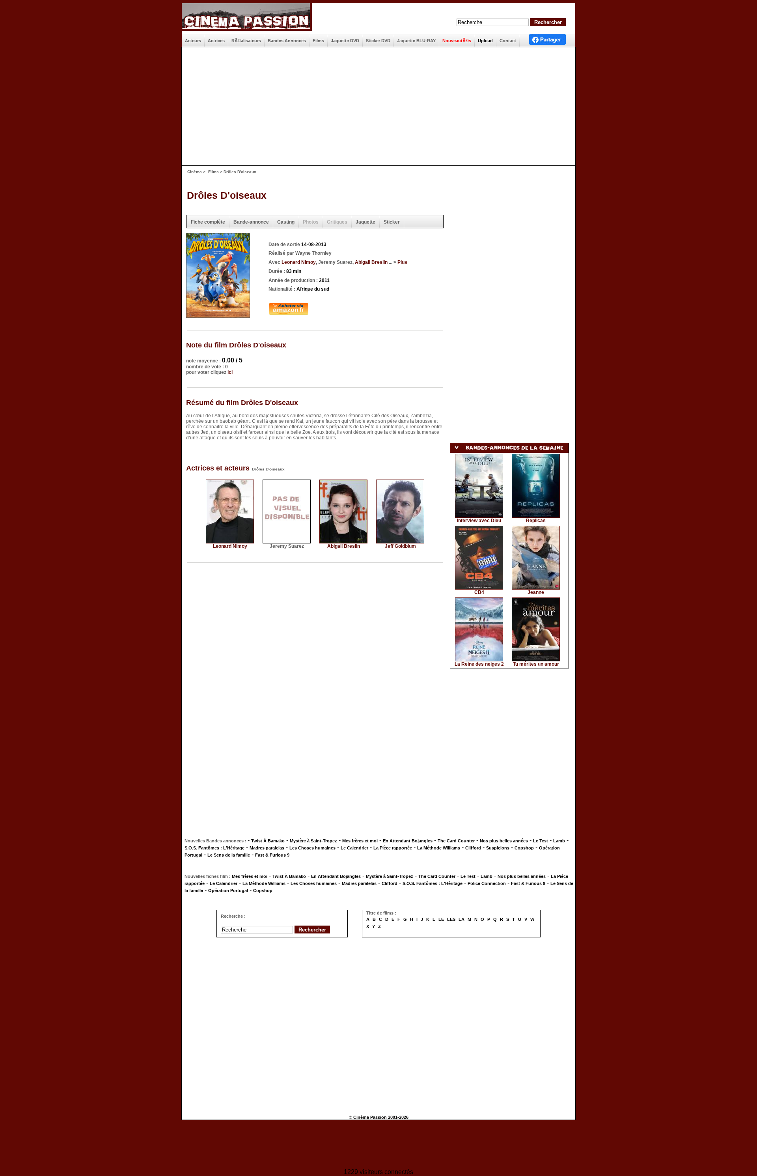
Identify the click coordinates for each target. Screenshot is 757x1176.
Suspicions (497, 848)
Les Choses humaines (312, 848)
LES (451, 919)
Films (213, 172)
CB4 (479, 592)
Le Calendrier (354, 848)
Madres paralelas (267, 848)
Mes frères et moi (360, 840)
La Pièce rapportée (392, 848)
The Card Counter (456, 840)
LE (441, 919)
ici (230, 372)
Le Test (540, 840)
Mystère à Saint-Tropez (313, 840)
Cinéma (194, 172)
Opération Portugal (228, 890)
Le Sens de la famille (228, 855)
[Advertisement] (375, 106)
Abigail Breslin (371, 262)
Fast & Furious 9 (272, 855)
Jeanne (536, 592)
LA (461, 919)
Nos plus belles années (504, 840)
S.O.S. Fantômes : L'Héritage (214, 848)
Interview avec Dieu (479, 520)
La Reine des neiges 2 (479, 664)
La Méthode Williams (438, 848)
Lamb (559, 840)
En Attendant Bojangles (408, 840)
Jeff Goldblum (400, 546)
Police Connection (487, 883)
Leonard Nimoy (299, 262)
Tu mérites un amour (536, 664)
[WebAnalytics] (378, 1145)
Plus (402, 262)
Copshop (524, 848)
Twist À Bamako (268, 840)
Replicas (536, 520)
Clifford (473, 848)
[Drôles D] (218, 315)
